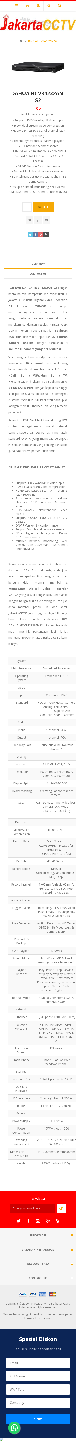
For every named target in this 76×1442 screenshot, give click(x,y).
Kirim (38, 1419)
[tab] (38, 264)
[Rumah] (21, 41)
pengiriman (48, 114)
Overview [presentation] (38, 263)
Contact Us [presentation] (38, 273)
